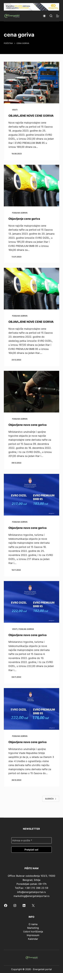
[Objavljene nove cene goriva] (31, 391)
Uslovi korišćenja (33, 931)
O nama (33, 924)
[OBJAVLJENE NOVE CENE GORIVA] (31, 82)
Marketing (33, 927)
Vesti (14, 110)
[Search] (51, 16)
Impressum (33, 935)
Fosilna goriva (20, 213)
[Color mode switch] (44, 15)
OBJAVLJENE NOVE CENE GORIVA (31, 115)
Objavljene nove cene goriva (27, 424)
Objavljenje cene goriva (24, 218)
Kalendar (33, 938)
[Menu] (57, 15)
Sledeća (49, 799)
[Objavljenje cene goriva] (31, 185)
